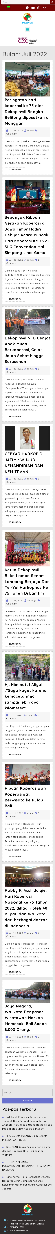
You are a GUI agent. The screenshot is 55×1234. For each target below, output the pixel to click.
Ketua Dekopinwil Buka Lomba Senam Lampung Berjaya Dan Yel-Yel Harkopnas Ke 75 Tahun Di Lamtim (27, 581)
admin (30, 130)
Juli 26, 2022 (16, 130)
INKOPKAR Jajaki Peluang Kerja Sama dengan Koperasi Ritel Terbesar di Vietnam (26, 1150)
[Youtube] (33, 8)
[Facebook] (27, 8)
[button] (8, 7)
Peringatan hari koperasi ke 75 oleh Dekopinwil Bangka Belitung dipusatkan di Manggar (27, 111)
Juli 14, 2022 (16, 813)
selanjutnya (17, 169)
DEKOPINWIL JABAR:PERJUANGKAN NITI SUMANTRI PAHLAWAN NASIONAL (27, 1166)
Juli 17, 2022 (16, 715)
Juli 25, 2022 (16, 600)
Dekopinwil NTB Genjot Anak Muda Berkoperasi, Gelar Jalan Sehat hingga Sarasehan (27, 350)
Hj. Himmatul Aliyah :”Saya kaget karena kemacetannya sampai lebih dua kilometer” (26, 696)
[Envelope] (44, 8)
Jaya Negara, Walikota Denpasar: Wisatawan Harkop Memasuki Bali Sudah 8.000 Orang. (26, 1018)
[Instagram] (39, 8)
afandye (31, 600)
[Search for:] (27, 1093)
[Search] (52, 2)
